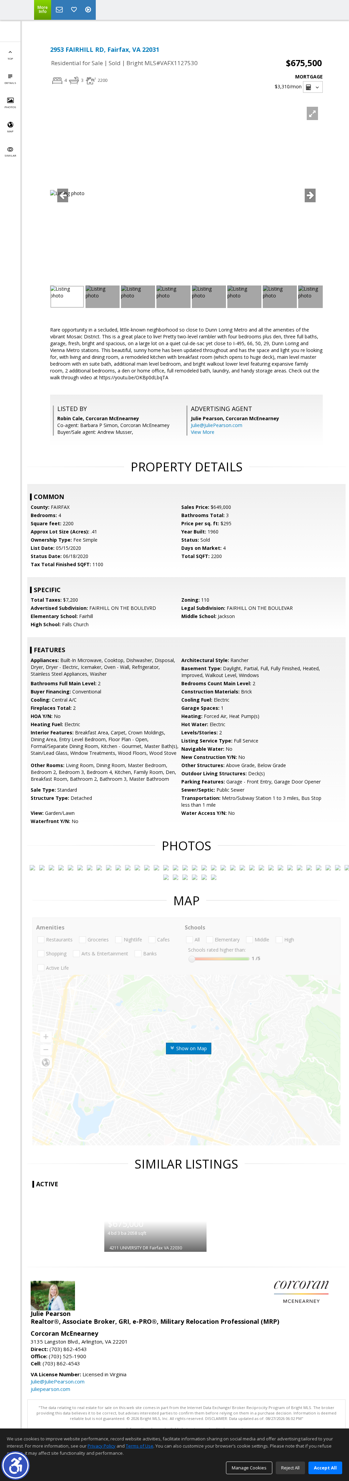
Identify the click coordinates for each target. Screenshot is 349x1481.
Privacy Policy (102, 1446)
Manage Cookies (249, 1468)
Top (10, 58)
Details (10, 83)
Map (10, 131)
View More (202, 432)
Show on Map (191, 1048)
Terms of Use (139, 1446)
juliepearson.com (50, 1388)
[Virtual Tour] (89, 10)
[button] (15, 1465)
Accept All (325, 1468)
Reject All (290, 1468)
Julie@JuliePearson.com (216, 425)
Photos (10, 107)
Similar (10, 155)
